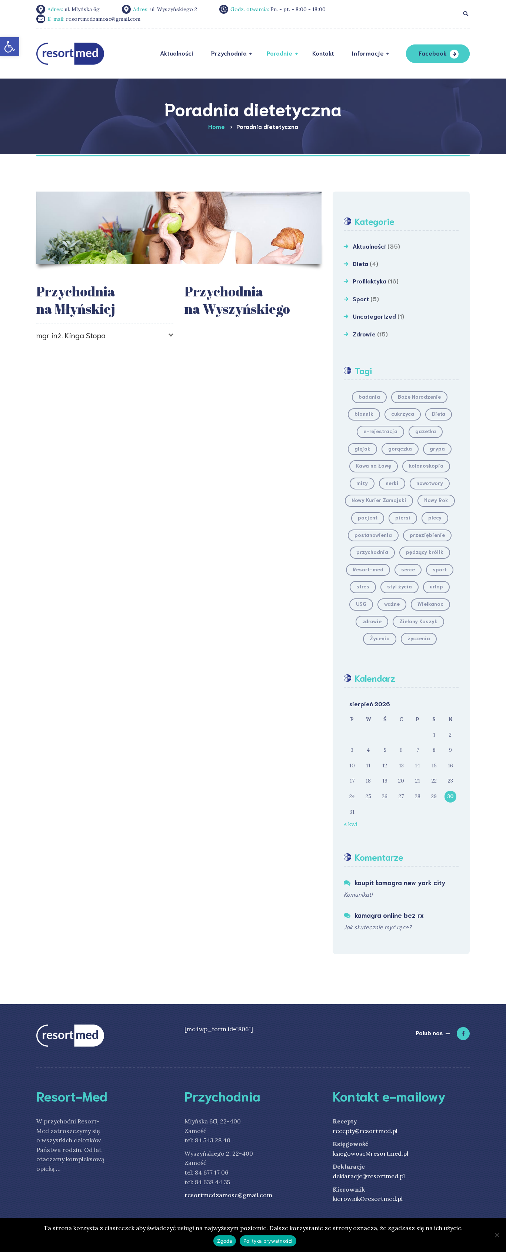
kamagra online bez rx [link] (389, 914)
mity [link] (362, 482)
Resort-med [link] (368, 569)
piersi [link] (402, 517)
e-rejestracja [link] (380, 431)
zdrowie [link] (372, 621)
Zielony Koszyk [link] (418, 621)
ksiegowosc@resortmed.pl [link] (370, 1153)
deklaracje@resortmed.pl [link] (369, 1176)
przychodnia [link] (372, 551)
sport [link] (440, 569)
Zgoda (224, 1241)
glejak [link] (362, 448)
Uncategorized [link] (374, 316)
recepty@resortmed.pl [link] (365, 1131)
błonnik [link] (363, 413)
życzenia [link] (418, 638)
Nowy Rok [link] (436, 500)
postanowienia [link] (373, 534)
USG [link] (361, 603)
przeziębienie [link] (427, 534)
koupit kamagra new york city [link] (400, 882)
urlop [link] (436, 586)
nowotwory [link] (429, 482)
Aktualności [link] (369, 246)
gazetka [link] (425, 431)
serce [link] (408, 569)
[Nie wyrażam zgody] (496, 1235)
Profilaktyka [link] (369, 281)
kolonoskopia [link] (426, 465)
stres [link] (362, 586)
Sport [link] (361, 298)
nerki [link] (392, 482)
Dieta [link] (360, 263)
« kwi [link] (350, 824)
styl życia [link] (399, 586)
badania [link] (369, 396)
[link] (9, 46)
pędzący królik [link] (424, 551)
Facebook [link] (433, 53)
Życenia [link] (380, 638)
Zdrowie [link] (364, 334)
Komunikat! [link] (358, 894)
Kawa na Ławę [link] (373, 465)
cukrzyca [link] (402, 413)
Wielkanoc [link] (430, 603)
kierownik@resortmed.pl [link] (368, 1198)
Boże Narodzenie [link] (419, 396)
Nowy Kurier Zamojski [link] (379, 500)
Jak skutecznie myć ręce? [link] (378, 926)
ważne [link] (392, 603)
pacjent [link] (367, 517)
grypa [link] (437, 448)
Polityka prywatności (268, 1241)
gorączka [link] (400, 448)
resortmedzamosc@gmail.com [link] (228, 1195)
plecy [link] (435, 517)
